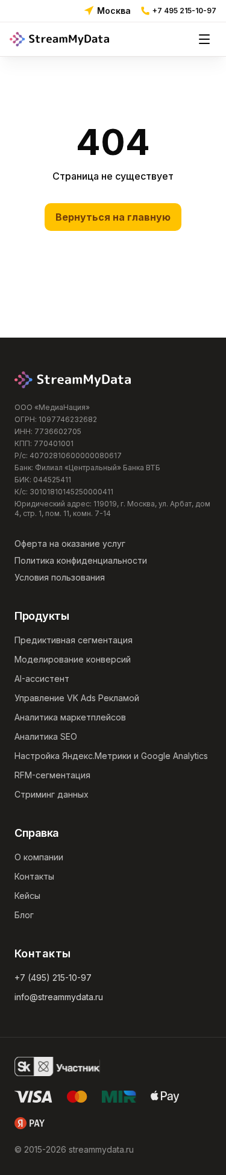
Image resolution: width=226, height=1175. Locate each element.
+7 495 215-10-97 (184, 10)
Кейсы (27, 895)
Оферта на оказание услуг (69, 543)
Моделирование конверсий (72, 659)
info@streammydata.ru (58, 997)
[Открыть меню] (204, 39)
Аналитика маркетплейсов (70, 717)
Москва (114, 10)
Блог (24, 915)
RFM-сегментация (52, 775)
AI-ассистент (41, 678)
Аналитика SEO (45, 736)
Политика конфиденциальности (80, 560)
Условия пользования (59, 577)
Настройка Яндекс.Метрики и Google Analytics (111, 756)
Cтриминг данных (51, 794)
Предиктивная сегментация (73, 640)
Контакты (34, 876)
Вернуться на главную (113, 217)
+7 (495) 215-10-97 (53, 977)
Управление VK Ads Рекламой (76, 698)
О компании (38, 857)
